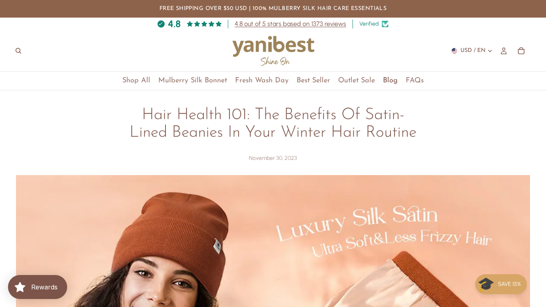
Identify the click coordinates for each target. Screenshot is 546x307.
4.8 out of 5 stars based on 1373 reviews (290, 24)
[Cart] (521, 51)
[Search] (18, 51)
